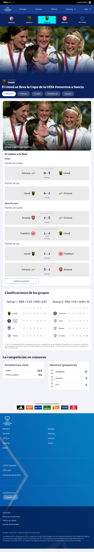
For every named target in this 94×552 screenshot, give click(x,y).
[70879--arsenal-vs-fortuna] (47, 218)
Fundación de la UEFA (12, 475)
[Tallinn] (9, 336)
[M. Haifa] (55, 336)
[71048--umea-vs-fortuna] (47, 193)
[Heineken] (47, 407)
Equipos (51, 429)
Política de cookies (9, 520)
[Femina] (55, 328)
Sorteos (6, 433)
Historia (51, 438)
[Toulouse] (55, 313)
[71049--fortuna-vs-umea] (47, 173)
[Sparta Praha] (9, 321)
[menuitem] (24, 9)
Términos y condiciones (11, 517)
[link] (23, 9)
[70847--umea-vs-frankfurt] (47, 254)
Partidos (6, 429)
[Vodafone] (73, 407)
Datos (5, 448)
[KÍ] (9, 328)
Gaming (6, 443)
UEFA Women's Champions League (7, 9)
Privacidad (6, 513)
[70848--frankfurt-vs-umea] (47, 234)
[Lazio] (55, 321)
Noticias (51, 433)
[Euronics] (64, 407)
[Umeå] (9, 313)
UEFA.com (7, 470)
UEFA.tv (6, 438)
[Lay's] (56, 407)
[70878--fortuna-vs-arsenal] (47, 270)
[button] (71, 9)
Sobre (50, 443)
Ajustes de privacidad (10, 524)
